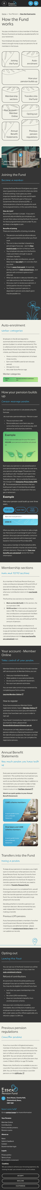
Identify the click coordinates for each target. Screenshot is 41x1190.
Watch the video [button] (9, 164)
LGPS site (18, 1073)
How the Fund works (27, 14)
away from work (18, 267)
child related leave (26, 270)
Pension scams (7, 1130)
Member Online (29, 708)
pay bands (33, 592)
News (4, 1139)
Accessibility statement (10, 1160)
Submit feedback (8, 1141)
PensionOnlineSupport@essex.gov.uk (17, 725)
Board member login (9, 1147)
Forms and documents (10, 1128)
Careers (4, 1144)
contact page (11, 1112)
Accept (20, 1176)
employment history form (23, 929)
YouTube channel (24, 789)
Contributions (7, 1125)
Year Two (20, 510)
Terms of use (6, 1158)
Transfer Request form (20, 885)
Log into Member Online (12, 694)
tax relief (19, 262)
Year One (8, 510)
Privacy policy (6, 1155)
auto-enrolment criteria (12, 972)
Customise (20, 1186)
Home (4, 14)
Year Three (32, 510)
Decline (20, 1181)
